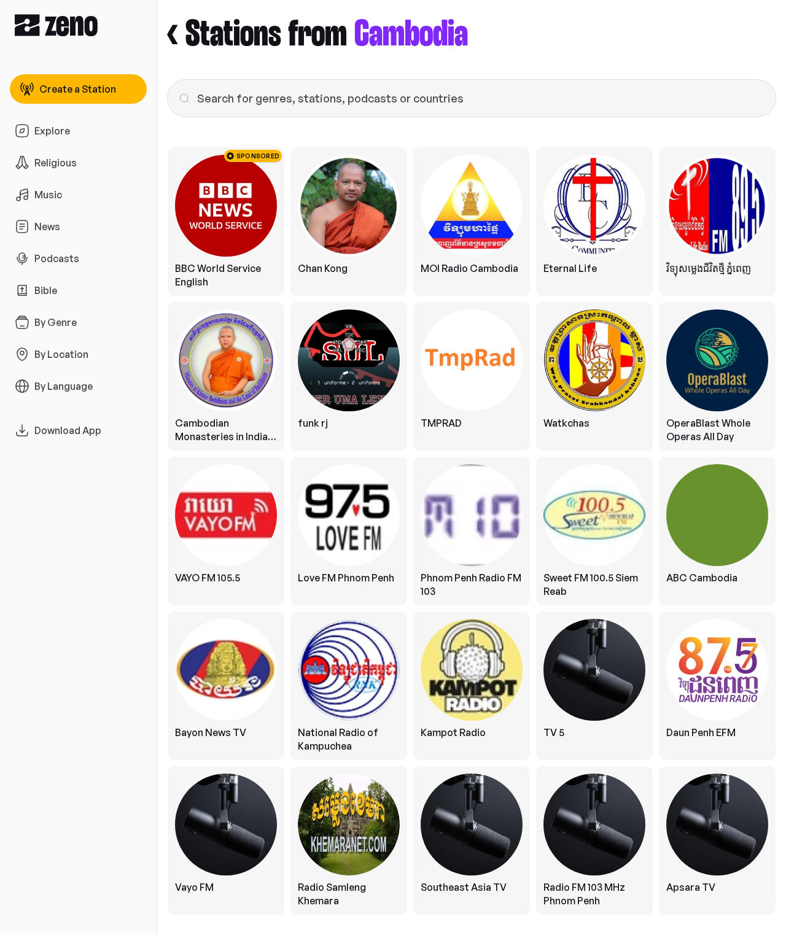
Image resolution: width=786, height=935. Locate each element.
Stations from (326, 34)
